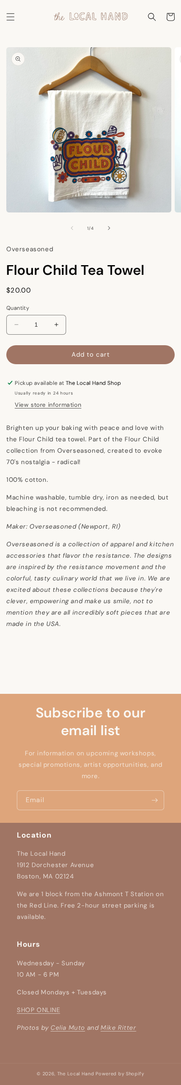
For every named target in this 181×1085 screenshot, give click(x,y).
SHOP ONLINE (38, 1010)
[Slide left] (72, 228)
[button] (10, 17)
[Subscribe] (154, 800)
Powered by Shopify (120, 1074)
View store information (48, 404)
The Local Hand (75, 1074)
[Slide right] (109, 228)
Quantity (17, 308)
